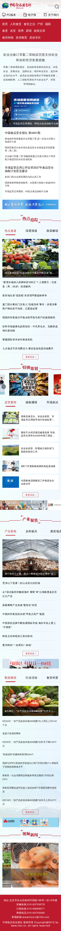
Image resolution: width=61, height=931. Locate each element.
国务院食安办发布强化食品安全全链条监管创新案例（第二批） (30, 149)
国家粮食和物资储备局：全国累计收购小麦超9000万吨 (30, 184)
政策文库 (39, 30)
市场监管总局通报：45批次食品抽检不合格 (26, 191)
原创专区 (35, 37)
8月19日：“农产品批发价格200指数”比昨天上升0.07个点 (29, 802)
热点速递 (10, 230)
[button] (6, 105)
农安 (13, 30)
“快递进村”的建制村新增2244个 (18, 754)
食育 (5, 30)
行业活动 (31, 677)
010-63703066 (36, 912)
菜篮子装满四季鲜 (11, 733)
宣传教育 (21, 37)
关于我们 (53, 15)
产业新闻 (10, 531)
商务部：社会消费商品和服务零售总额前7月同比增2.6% (28, 777)
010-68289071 (36, 908)
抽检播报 (31, 402)
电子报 (32, 15)
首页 (5, 24)
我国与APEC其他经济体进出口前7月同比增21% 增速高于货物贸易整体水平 (30, 764)
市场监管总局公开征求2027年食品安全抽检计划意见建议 (29, 169)
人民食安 (15, 24)
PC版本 (11, 15)
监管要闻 (10, 402)
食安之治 (29, 24)
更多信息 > (31, 356)
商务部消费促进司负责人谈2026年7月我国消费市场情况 (29, 789)
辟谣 (29, 30)
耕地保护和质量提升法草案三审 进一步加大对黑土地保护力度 (30, 140)
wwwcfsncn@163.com (35, 917)
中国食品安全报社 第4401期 (22, 132)
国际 (48, 24)
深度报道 (31, 230)
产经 (40, 24)
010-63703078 (36, 904)
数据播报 (10, 677)
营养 (21, 30)
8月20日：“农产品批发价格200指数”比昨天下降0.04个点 (29, 743)
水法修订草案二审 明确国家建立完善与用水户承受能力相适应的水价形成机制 (30, 158)
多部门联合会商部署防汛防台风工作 (23, 176)
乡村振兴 (31, 531)
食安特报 (7, 37)
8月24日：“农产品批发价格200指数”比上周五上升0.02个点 (29, 722)
